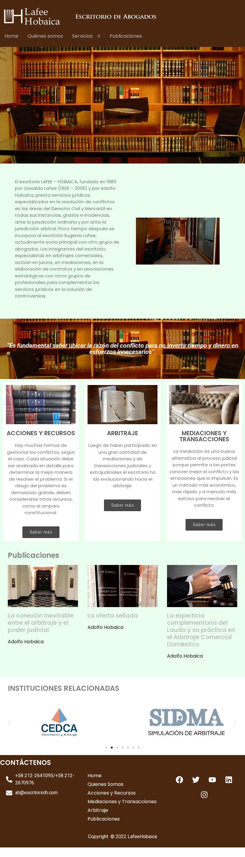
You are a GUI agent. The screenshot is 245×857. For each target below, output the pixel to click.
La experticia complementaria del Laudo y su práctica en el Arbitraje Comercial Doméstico (201, 629)
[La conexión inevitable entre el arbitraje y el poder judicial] (43, 603)
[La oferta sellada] (123, 603)
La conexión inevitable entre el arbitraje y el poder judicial (41, 622)
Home (11, 36)
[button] (9, 723)
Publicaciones (126, 36)
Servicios (82, 36)
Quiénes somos (45, 36)
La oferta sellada (113, 615)
